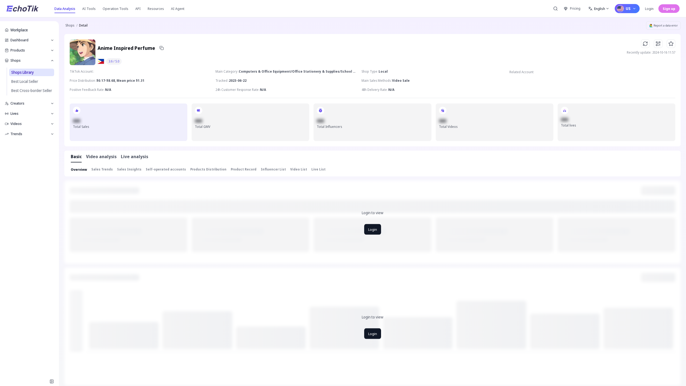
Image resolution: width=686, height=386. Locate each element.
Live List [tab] (318, 169)
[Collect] (671, 43)
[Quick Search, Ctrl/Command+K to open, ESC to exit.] (555, 8)
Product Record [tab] (243, 169)
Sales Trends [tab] (102, 169)
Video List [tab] (298, 169)
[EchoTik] (22, 9)
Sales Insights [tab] (129, 169)
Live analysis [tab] (134, 156)
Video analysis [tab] (101, 156)
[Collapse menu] (51, 381)
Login (649, 8)
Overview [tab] (79, 169)
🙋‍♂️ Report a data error (663, 25)
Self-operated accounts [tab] (166, 169)
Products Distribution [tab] (208, 169)
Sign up (669, 8)
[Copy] (161, 48)
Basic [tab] (76, 156)
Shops (69, 25)
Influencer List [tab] (273, 169)
